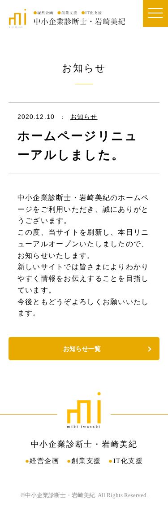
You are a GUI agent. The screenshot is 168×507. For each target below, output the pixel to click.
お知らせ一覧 (82, 348)
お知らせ (83, 116)
